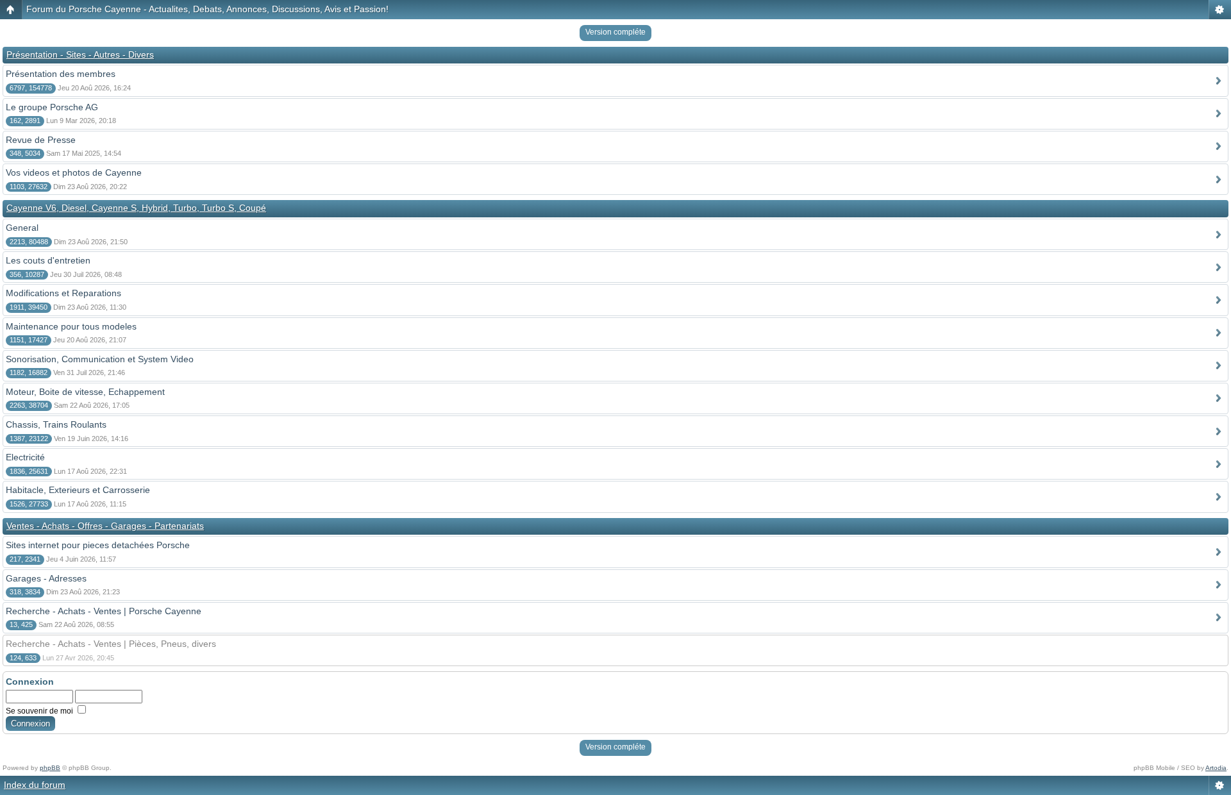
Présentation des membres (60, 74)
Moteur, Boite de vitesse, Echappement (85, 392)
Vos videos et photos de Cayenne (74, 172)
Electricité (25, 457)
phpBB (50, 767)
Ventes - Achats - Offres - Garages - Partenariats (105, 526)
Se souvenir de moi (40, 711)
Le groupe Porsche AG (52, 107)
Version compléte (615, 32)
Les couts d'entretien (48, 260)
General (22, 227)
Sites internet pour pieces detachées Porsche (98, 545)
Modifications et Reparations (63, 293)
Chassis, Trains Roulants (56, 424)
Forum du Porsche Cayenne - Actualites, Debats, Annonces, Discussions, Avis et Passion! (207, 9)
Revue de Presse (41, 140)
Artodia (1216, 767)
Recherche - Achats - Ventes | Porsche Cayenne (103, 611)
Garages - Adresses (46, 578)
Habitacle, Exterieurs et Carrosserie (78, 490)
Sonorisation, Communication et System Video (100, 359)
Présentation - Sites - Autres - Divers (80, 54)
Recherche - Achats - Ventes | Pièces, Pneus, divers (111, 644)
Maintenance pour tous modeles (71, 326)
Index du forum (34, 785)
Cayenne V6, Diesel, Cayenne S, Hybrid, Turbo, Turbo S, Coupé (136, 208)
